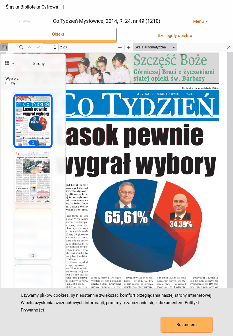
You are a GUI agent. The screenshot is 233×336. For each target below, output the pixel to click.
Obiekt (58, 34)
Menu (198, 21)
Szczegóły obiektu (175, 35)
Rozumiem (186, 324)
